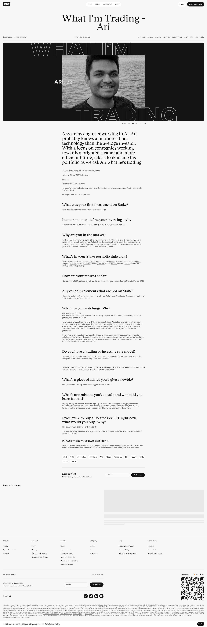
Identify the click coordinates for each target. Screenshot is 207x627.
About (92, 546)
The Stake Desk (7, 37)
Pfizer (169, 37)
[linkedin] (129, 123)
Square (186, 37)
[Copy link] (140, 123)
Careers (93, 550)
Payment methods (9, 550)
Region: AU (7, 596)
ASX (139, 37)
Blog (62, 546)
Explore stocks (66, 550)
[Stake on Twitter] (91, 596)
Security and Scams (155, 553)
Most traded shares (68, 557)
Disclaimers (88, 614)
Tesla (191, 37)
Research (175, 37)
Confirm (200, 624)
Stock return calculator (69, 561)
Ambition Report (67, 564)
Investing (158, 37)
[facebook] (133, 123)
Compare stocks (67, 553)
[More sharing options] (145, 123)
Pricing (5, 546)
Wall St (202, 37)
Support (151, 546)
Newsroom (94, 553)
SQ (181, 37)
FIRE (143, 37)
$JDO (65, 339)
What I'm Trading (21, 37)
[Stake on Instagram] (86, 596)
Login (182, 4)
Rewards (6, 553)
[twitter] (136, 123)
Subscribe (138, 475)
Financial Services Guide (128, 553)
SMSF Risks (129, 608)
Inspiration (150, 37)
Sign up (34, 550)
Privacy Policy (124, 550)
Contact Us (152, 550)
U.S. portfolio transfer (40, 553)
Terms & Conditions (126, 546)
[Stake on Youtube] (101, 596)
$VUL (77, 313)
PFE (164, 37)
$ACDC (92, 427)
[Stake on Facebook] (96, 596)
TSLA (196, 37)
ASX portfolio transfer (40, 557)
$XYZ (65, 266)
